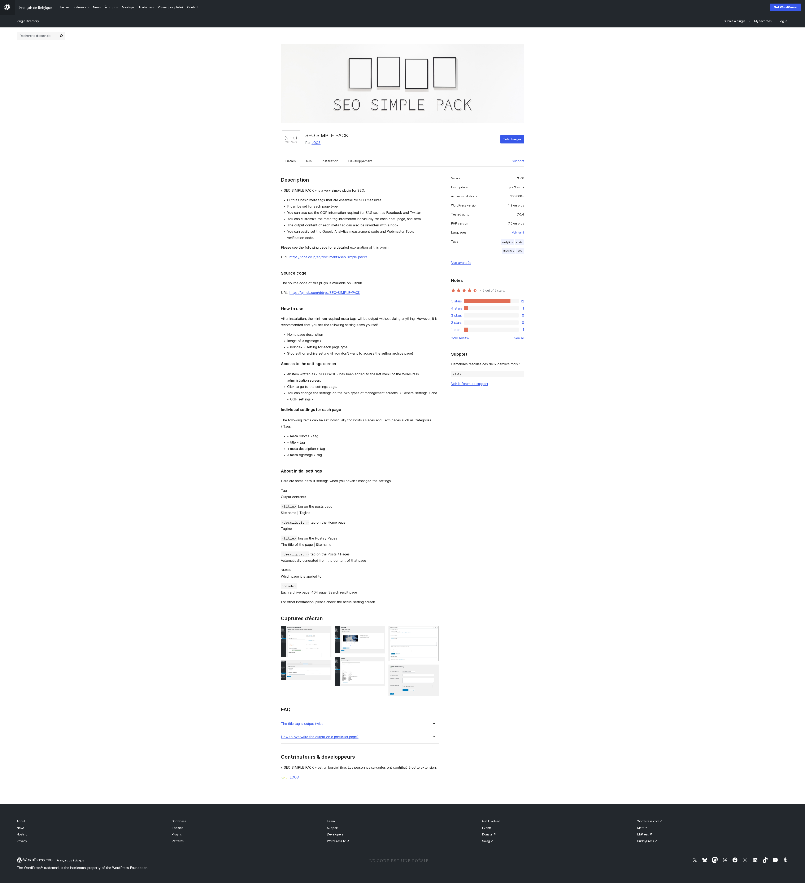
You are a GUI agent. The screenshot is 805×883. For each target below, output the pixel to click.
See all (519, 338)
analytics (507, 242)
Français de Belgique (70, 860)
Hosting (22, 834)
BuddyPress (647, 841)
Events (487, 828)
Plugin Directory (28, 21)
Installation (330, 161)
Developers (335, 834)
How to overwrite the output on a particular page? (319, 737)
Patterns (178, 841)
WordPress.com (650, 821)
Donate (489, 834)
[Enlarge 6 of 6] (433, 670)
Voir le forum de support (469, 384)
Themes (177, 828)
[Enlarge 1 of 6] (326, 631)
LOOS (316, 143)
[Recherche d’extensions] (61, 36)
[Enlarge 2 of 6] (326, 666)
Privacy (22, 841)
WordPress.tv (338, 841)
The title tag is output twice (302, 724)
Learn (331, 821)
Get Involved (491, 821)
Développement (360, 161)
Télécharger (512, 139)
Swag (487, 841)
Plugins (177, 834)
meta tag (508, 250)
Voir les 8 (518, 232)
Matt (642, 828)
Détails (290, 161)
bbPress (644, 834)
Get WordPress (785, 7)
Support (518, 161)
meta (519, 242)
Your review (460, 338)
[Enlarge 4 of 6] (379, 662)
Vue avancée (461, 263)
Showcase (179, 821)
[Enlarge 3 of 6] (379, 631)
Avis (309, 161)
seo (520, 250)
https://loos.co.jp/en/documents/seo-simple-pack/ (328, 257)
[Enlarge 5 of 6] (433, 631)
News (21, 828)
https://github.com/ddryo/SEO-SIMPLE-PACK (325, 292)
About (21, 821)
